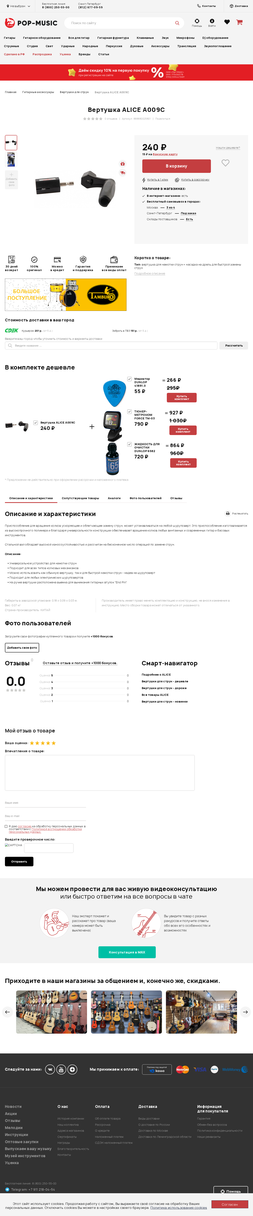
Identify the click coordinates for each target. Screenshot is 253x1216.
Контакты (64, 1155)
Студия (32, 46)
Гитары (9, 38)
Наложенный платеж (109, 1137)
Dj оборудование (215, 38)
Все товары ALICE (155, 695)
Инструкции (16, 1134)
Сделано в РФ (14, 54)
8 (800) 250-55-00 (55, 7)
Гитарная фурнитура (113, 38)
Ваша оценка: (16, 743)
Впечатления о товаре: (25, 751)
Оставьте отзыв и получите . (80, 663)
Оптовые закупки (21, 1141)
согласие (25, 826)
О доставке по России (154, 1124)
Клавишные (145, 38)
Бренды (84, 54)
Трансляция (186, 46)
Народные (90, 46)
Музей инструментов (25, 1155)
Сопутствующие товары (80, 498)
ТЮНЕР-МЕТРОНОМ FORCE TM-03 (144, 414)
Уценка (65, 54)
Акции (11, 1113)
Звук (165, 38)
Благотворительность (73, 1149)
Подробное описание (149, 273)
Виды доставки (149, 1118)
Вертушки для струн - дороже (164, 688)
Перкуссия (114, 46)
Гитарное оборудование (41, 38)
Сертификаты (67, 1137)
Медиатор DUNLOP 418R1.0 (142, 382)
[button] (7, 1012)
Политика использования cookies (178, 1208)
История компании (71, 1118)
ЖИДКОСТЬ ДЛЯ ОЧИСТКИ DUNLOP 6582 (147, 447)
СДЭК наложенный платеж (114, 1143)
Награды (64, 1143)
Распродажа (42, 54)
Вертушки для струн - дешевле (165, 681)
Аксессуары (160, 46)
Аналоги (114, 498)
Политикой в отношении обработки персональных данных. (45, 830)
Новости (13, 1106)
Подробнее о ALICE (156, 674)
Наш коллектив (68, 1124)
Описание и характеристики (31, 498)
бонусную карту (165, 154)
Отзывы (176, 498)
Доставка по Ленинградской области (165, 1137)
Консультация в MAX (127, 952)
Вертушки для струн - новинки (165, 701)
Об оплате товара (108, 1118)
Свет (49, 46)
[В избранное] (225, 166)
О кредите (102, 1130)
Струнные (11, 46)
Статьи (103, 54)
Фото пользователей (146, 498)
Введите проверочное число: (30, 839)
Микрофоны (185, 38)
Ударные (68, 46)
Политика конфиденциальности (219, 1130)
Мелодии (14, 1127)
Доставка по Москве (153, 1130)
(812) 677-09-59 (90, 7)
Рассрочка (102, 1124)
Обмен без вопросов (212, 1124)
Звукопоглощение (217, 46)
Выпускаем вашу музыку (28, 1148)
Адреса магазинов (71, 1130)
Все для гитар (79, 38)
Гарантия (203, 1118)
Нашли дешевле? (228, 148)
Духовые (136, 46)
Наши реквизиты (209, 1137)
